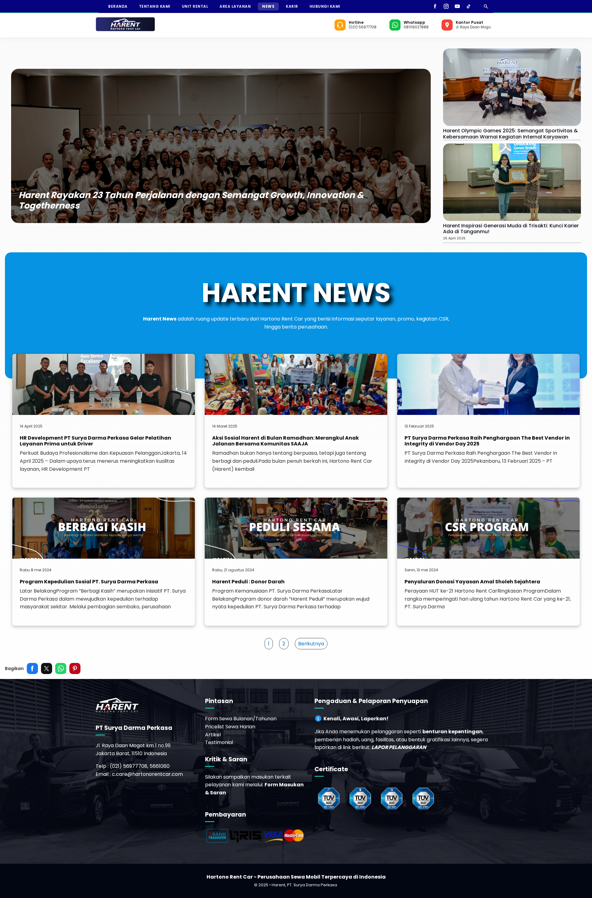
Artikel (213, 734)
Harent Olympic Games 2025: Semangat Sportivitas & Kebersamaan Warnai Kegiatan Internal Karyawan (510, 133)
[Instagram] (446, 6)
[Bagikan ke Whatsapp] (60, 668)
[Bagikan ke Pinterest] (74, 668)
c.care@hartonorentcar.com (147, 774)
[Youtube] (457, 6)
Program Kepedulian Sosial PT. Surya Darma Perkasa (89, 581)
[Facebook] (435, 6)
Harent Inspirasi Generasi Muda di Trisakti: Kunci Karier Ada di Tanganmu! (511, 228)
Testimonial (219, 742)
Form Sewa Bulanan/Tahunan (241, 718)
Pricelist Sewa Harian (230, 726)
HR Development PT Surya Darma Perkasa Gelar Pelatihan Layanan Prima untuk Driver (95, 440)
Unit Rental (195, 6)
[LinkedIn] (477, 6)
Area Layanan (235, 6)
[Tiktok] (468, 6)
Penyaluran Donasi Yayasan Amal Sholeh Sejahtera (472, 581)
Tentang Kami (155, 6)
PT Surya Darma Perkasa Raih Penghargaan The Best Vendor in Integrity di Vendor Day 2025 (487, 440)
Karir (292, 6)
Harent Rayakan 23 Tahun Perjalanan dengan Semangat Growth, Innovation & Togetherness (191, 200)
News (268, 6)
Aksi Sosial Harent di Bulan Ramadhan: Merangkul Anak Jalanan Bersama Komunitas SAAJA (285, 440)
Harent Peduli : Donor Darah (248, 581)
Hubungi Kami (325, 6)
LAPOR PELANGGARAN (399, 747)
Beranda (118, 6)
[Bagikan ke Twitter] (46, 668)
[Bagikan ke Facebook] (32, 668)
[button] (269, 644)
